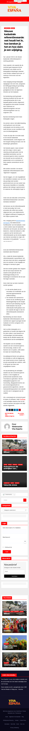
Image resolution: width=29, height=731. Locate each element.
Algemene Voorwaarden (15, 716)
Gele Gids (13, 724)
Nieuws (12, 28)
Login (6, 551)
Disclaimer (7, 724)
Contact (17, 720)
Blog (23, 716)
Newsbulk (10, 713)
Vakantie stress (10, 485)
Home (6, 716)
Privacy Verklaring (14, 727)
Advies (5, 464)
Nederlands (8, 494)
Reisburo (15, 464)
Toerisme (20, 464)
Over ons (22, 724)
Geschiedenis (9, 665)
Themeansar (18, 713)
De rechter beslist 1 (21, 414)
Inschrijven (14, 576)
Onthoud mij (8, 547)
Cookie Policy (23, 720)
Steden (21, 611)
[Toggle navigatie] (15, 19)
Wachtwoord (6, 537)
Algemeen (6, 628)
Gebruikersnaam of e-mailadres (12, 528)
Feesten (7, 631)
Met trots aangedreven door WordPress (12, 711)
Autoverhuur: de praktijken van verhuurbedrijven (11, 468)
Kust (12, 611)
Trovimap (22, 399)
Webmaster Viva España (17, 427)
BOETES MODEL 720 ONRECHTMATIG (9, 415)
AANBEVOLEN (7, 28)
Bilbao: (7, 452)
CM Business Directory (8, 720)
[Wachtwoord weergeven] (25, 541)
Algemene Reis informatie (10, 647)
